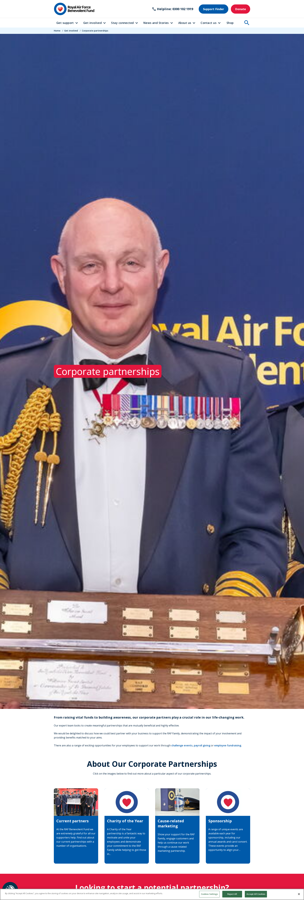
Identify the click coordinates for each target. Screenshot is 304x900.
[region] (152, 894)
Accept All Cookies (256, 894)
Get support (65, 23)
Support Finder (213, 9)
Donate (240, 9)
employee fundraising (227, 745)
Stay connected (122, 23)
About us (184, 23)
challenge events (182, 745)
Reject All (232, 894)
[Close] (298, 894)
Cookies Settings (209, 894)
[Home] (74, 9)
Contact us (208, 23)
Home (57, 30)
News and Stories (156, 23)
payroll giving (202, 745)
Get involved (92, 23)
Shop (230, 23)
